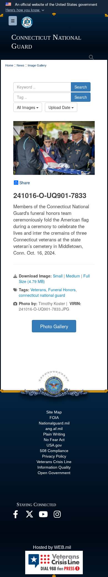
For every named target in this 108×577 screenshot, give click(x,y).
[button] (25, 10)
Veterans (38, 289)
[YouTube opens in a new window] (43, 515)
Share (24, 182)
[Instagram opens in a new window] (57, 515)
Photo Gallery (54, 326)
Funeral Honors (62, 289)
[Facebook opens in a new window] (15, 515)
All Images (26, 107)
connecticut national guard (42, 295)
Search (80, 87)
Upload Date (59, 107)
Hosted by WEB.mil (52, 547)
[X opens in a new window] (29, 515)
